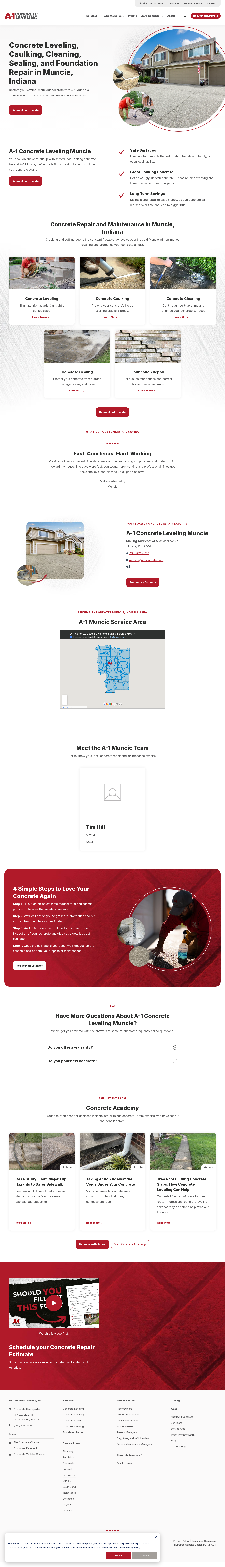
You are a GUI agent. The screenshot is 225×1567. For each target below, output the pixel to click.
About (171, 15)
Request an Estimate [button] (205, 15)
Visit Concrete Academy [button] (130, 1244)
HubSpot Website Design (188, 1544)
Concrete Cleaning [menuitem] (73, 1414)
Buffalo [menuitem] (67, 1480)
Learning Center (150, 15)
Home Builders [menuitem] (125, 1426)
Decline (145, 1555)
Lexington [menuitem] (68, 1498)
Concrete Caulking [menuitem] (73, 1426)
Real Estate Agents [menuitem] (127, 1420)
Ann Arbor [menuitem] (68, 1457)
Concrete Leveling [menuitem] (73, 1408)
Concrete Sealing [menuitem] (72, 1420)
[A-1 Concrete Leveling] (21, 16)
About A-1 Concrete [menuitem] (182, 1416)
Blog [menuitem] (173, 1440)
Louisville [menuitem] (68, 1469)
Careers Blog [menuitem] (178, 1446)
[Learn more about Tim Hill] (112, 792)
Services (91, 15)
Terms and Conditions (203, 1540)
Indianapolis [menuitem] (69, 1492)
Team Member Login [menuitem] (183, 1434)
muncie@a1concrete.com (146, 560)
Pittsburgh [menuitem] (68, 1451)
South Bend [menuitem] (69, 1486)
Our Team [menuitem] (176, 1422)
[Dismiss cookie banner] (156, 1537)
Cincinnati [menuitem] (68, 1463)
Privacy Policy (181, 1540)
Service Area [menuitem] (178, 1428)
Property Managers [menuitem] (128, 1414)
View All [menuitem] (67, 1510)
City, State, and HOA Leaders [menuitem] (133, 1438)
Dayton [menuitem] (67, 1504)
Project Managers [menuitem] (127, 1432)
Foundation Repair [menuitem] (73, 1432)
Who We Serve (113, 15)
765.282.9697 (139, 553)
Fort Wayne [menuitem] (69, 1475)
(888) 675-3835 (23, 1425)
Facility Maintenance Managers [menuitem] (134, 1444)
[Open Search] (185, 15)
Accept (118, 1555)
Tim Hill (95, 827)
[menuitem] (151, 3)
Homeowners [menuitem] (124, 1408)
